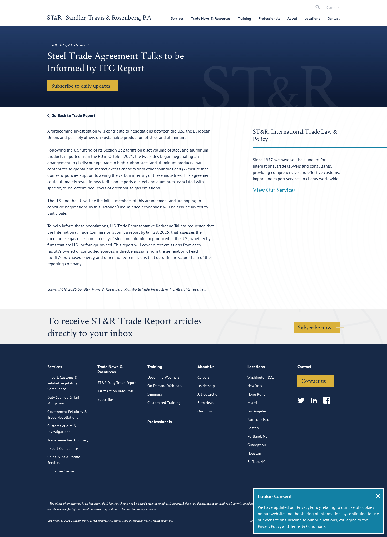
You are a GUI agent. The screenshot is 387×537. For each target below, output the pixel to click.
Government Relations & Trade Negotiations (67, 414)
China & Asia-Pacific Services (63, 460)
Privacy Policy (269, 526)
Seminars (154, 394)
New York (254, 385)
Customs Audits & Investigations (61, 428)
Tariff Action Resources (115, 391)
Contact (334, 18)
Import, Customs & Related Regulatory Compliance (62, 383)
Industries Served (61, 471)
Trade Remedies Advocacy (67, 440)
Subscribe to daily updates (80, 85)
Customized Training (164, 402)
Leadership (206, 385)
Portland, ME (257, 436)
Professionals (269, 18)
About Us (205, 366)
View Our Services (274, 189)
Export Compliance (62, 448)
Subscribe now (314, 327)
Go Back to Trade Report (73, 115)
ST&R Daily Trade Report (117, 382)
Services (177, 18)
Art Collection (208, 394)
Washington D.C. (260, 377)
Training (244, 18)
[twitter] (302, 401)
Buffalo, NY (256, 461)
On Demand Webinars (164, 385)
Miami (252, 402)
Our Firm (204, 411)
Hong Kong (256, 394)
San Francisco (258, 419)
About (292, 18)
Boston (253, 428)
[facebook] (328, 401)
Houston (254, 453)
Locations (312, 18)
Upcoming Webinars (163, 377)
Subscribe (105, 399)
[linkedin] (315, 401)
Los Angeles (256, 411)
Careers (333, 7)
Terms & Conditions (307, 526)
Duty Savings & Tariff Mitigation (64, 400)
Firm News (205, 402)
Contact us (313, 380)
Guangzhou (256, 444)
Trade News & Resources (210, 18)
